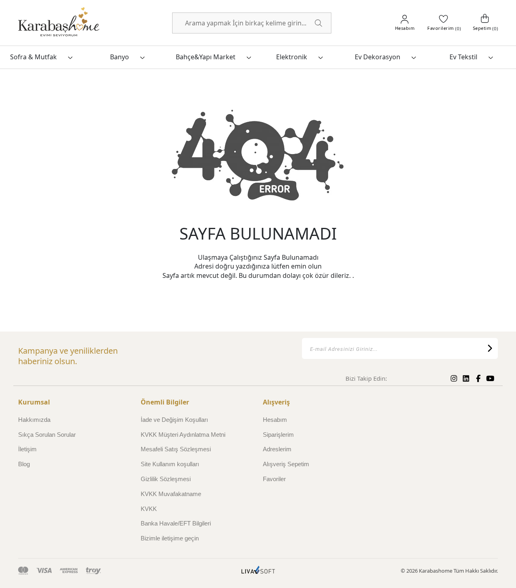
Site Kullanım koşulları (170, 464)
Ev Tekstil (463, 56)
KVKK (149, 508)
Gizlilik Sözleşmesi (166, 478)
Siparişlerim (278, 434)
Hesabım (275, 419)
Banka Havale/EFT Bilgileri (176, 523)
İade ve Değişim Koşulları (174, 419)
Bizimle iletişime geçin (170, 538)
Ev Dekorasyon (377, 56)
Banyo (119, 56)
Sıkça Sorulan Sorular (47, 434)
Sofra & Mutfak (33, 56)
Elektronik (291, 56)
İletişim (27, 449)
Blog (24, 464)
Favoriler (274, 478)
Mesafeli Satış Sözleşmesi (176, 449)
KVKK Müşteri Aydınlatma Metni (183, 434)
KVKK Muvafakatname (171, 493)
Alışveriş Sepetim (286, 464)
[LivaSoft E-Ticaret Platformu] (258, 571)
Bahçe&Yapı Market (205, 56)
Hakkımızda (34, 419)
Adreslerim (277, 449)
